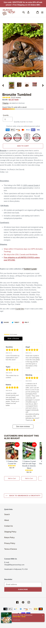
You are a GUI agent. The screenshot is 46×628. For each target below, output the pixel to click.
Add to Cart (12, 478)
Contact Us (8, 526)
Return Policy (9, 537)
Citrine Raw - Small (19, 616)
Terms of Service (10, 549)
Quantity (6, 115)
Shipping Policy (10, 532)
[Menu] (42, 12)
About (6, 520)
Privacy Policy (9, 543)
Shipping (5, 103)
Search (7, 514)
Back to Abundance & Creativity (24, 495)
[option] (11, 85)
